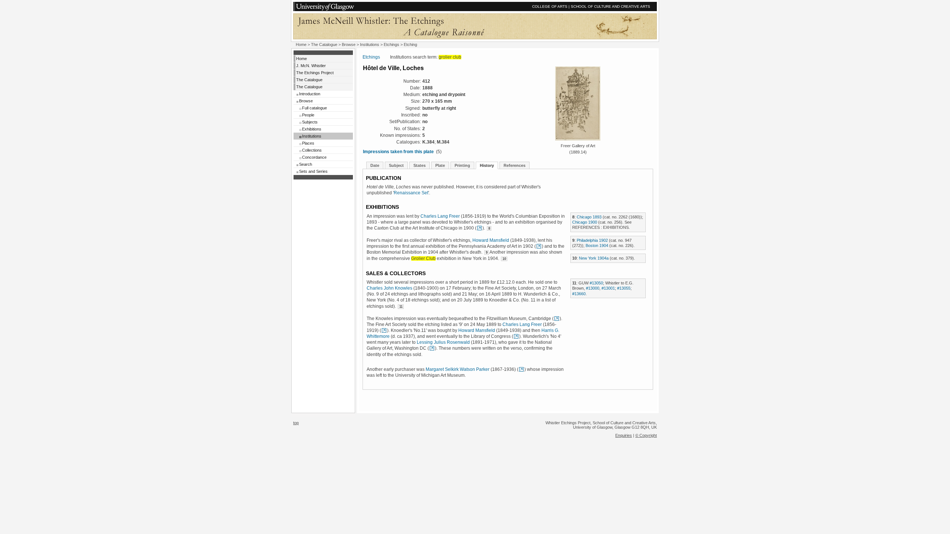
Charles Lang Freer (440, 216)
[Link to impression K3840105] (521, 369)
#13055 (623, 288)
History (487, 165)
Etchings (391, 44)
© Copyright (646, 435)
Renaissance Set (411, 193)
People (308, 115)
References (514, 165)
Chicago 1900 (584, 222)
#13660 (579, 293)
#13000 (592, 288)
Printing (462, 165)
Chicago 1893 (589, 217)
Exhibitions (311, 129)
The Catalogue (324, 44)
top (296, 423)
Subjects (310, 122)
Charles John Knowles (389, 288)
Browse (349, 44)
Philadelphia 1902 (592, 240)
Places (308, 143)
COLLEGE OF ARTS (549, 6)
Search (305, 164)
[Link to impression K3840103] (557, 318)
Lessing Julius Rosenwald (443, 342)
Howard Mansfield (490, 240)
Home (301, 44)
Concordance (314, 157)
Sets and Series (313, 171)
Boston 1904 (597, 245)
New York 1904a (594, 258)
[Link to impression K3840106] (539, 246)
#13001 (608, 288)
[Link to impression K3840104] (432, 348)
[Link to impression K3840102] (479, 228)
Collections (312, 150)
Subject (396, 165)
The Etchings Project (315, 72)
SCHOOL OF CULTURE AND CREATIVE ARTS (610, 6)
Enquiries (623, 435)
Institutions (369, 44)
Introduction (309, 94)
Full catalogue (314, 108)
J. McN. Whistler (311, 65)
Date (374, 165)
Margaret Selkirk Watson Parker (457, 369)
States (419, 165)
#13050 (596, 283)
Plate (440, 165)
